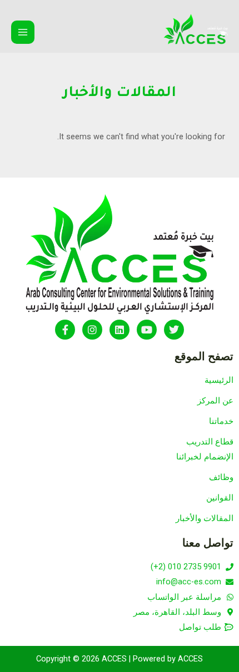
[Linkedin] (119, 330)
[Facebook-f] (65, 330)
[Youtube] (147, 330)
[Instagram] (92, 330)
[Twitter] (174, 330)
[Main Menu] (22, 32)
